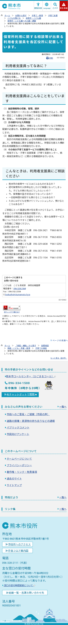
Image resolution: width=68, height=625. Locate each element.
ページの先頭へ (60, 340)
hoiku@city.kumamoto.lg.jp (17, 294)
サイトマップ (14, 485)
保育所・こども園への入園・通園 (21, 21)
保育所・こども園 (33, 18)
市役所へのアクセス (19, 544)
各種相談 (45, 346)
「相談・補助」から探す (25, 346)
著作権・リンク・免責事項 (22, 472)
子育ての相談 (41, 348)
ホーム (7, 15)
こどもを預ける (14, 18)
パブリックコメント (18, 427)
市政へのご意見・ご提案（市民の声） (28, 414)
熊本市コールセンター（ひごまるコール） (30, 376)
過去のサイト (14, 478)
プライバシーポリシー (19, 465)
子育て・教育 (37, 15)
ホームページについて (19, 458)
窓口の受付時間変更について (18, 585)
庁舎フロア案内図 (18, 550)
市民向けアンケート (18, 434)
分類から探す (21, 15)
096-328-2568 (19, 288)
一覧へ (62, 406)
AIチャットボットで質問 (21, 394)
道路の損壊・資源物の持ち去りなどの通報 (31, 421)
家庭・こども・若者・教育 (18, 348)
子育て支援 (53, 15)
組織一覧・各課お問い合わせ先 (26, 592)
